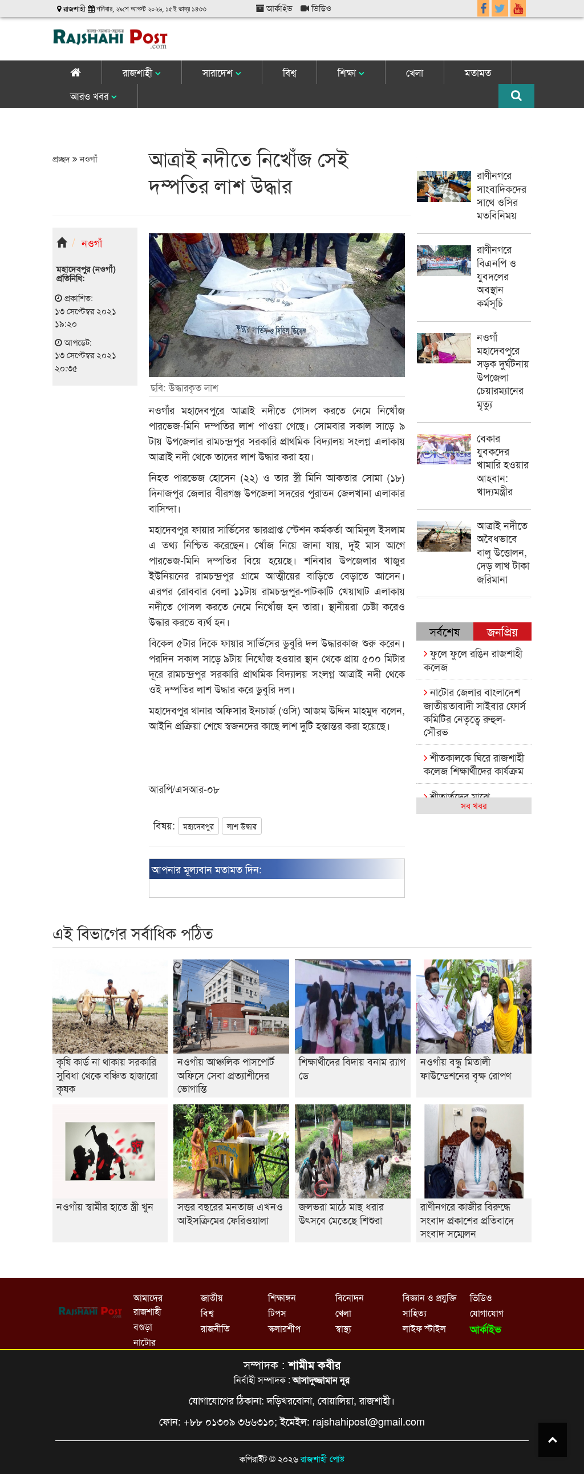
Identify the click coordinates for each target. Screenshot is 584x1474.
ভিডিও (320, 8)
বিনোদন (349, 1297)
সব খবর (473, 805)
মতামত (478, 72)
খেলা (414, 72)
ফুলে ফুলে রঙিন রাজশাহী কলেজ (473, 659)
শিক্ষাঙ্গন (282, 1297)
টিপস (277, 1312)
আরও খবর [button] (90, 95)
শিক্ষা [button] (348, 72)
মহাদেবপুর (198, 826)
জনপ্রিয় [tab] (502, 631)
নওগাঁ (88, 158)
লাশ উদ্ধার (242, 826)
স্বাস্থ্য (343, 1328)
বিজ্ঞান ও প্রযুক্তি (429, 1297)
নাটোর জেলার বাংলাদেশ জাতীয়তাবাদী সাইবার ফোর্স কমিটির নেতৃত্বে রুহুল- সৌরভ (475, 711)
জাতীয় (211, 1297)
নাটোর (144, 1342)
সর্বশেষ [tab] (444, 631)
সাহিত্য (415, 1312)
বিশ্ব (289, 72)
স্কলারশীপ (284, 1328)
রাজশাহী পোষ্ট (322, 1458)
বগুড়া (142, 1326)
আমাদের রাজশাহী (148, 1304)
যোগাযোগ (487, 1312)
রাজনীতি (215, 1328)
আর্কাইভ (278, 8)
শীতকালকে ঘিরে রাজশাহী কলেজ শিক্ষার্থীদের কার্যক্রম (474, 764)
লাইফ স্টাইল (424, 1328)
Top (552, 1440)
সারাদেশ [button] (219, 72)
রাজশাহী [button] (139, 72)
